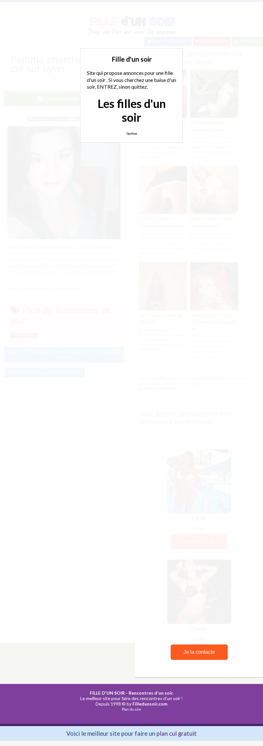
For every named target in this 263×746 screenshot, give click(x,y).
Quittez (131, 133)
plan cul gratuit (177, 733)
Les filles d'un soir (132, 110)
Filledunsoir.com (149, 703)
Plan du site (131, 709)
